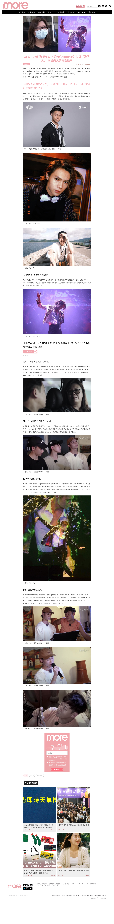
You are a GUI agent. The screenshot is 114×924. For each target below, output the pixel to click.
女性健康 (61, 12)
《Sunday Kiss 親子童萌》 (44, 885)
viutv (32, 775)
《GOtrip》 (74, 884)
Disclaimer (93, 898)
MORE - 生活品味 (28, 829)
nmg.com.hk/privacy (54, 758)
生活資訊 (71, 12)
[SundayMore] (15, 5)
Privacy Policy (102, 898)
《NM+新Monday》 (83, 884)
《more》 (100, 884)
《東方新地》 (93, 884)
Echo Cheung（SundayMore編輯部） (28, 875)
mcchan (60, 875)
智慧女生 (51, 12)
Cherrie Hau (62, 829)
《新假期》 (67, 884)
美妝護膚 (22, 12)
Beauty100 (82, 12)
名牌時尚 (31, 12)
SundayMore (79, 64)
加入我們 (92, 12)
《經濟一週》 (55, 885)
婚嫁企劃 (41, 12)
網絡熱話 (26, 64)
